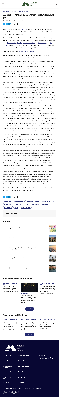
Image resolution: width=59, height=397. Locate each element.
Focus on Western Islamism (7, 378)
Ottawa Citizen (42, 43)
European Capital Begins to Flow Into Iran (15, 228)
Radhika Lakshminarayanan (17, 249)
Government (8, 207)
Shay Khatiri (13, 229)
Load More (29, 309)
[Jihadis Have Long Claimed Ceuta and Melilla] (52, 258)
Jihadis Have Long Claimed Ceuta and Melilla (15, 258)
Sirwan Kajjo (13, 239)
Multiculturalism (18, 201)
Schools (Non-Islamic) (32, 201)
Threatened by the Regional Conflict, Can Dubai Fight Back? (20, 248)
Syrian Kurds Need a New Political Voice (14, 238)
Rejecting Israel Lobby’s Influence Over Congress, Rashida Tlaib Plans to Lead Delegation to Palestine (29, 325)
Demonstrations (25, 207)
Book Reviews (24, 293)
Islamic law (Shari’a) (48, 201)
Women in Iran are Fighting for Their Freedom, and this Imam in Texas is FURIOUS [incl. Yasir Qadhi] (47, 289)
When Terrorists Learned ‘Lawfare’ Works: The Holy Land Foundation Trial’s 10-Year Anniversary (10, 325)
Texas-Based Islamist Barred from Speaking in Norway (18, 268)
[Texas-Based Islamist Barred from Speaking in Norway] (52, 268)
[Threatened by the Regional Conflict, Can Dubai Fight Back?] (52, 248)
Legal (16, 207)
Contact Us (21, 382)
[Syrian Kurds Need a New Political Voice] (52, 238)
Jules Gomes (13, 259)
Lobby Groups (19, 204)
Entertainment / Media (32, 204)
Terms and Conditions (24, 366)
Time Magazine (21, 43)
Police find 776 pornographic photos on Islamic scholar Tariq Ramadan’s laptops (48, 324)
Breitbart (24, 29)
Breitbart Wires (30, 43)
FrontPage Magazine (25, 20)
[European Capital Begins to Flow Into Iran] (52, 228)
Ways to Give (21, 371)
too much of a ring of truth (26, 51)
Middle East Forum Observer (10, 225)
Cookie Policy (21, 377)
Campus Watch (7, 355)
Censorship (7, 201)
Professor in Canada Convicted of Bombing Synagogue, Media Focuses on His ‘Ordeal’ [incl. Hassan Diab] (10, 290)
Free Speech (8, 204)
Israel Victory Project (8, 371)
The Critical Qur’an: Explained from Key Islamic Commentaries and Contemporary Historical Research (28, 299)
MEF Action (6, 382)
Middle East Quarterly (23, 355)
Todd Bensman (15, 329)
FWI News (5, 266)
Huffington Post (11, 43)
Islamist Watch (6, 11)
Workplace (45, 204)
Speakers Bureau (22, 361)
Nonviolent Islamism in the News (20, 11)
